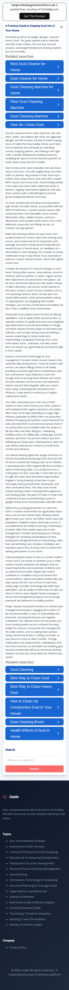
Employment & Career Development (31, 863)
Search (34, 768)
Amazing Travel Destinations (27, 919)
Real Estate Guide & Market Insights (31, 902)
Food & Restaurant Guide (25, 908)
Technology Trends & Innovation (30, 913)
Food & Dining (18, 874)
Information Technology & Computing (33, 880)
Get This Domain (34, 16)
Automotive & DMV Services (26, 846)
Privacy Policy (17, 947)
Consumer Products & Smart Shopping (33, 852)
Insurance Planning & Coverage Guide (33, 885)
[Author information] (61, 27)
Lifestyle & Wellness (21, 897)
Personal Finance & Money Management (34, 869)
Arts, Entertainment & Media (27, 841)
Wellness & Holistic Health (25, 924)
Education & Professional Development (33, 857)
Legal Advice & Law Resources (28, 891)
